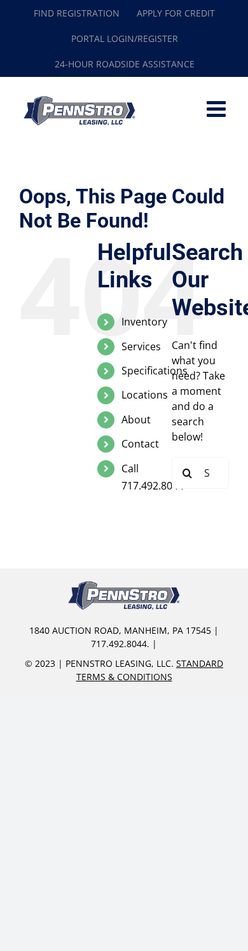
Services (141, 346)
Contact (140, 444)
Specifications (154, 371)
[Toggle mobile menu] (218, 108)
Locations (144, 395)
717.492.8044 (119, 644)
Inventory (144, 322)
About (136, 420)
